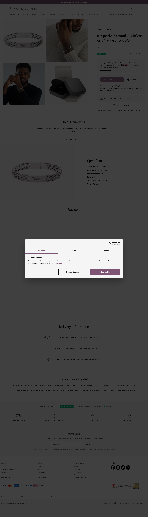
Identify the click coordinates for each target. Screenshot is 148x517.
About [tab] (106, 250)
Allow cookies (105, 272)
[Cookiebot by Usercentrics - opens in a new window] (110, 243)
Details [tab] (74, 250)
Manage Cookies (72, 272)
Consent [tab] (41, 250)
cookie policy (57, 263)
